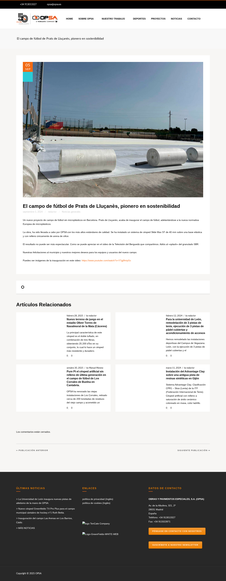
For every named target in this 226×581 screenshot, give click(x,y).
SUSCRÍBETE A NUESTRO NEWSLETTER (175, 545)
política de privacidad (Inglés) (97, 499)
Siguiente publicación (192, 450)
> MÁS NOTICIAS (25, 528)
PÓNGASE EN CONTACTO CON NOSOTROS (177, 531)
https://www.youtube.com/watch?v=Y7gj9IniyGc (106, 260)
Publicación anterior (33, 450)
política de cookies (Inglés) (96, 503)
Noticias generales (71, 212)
